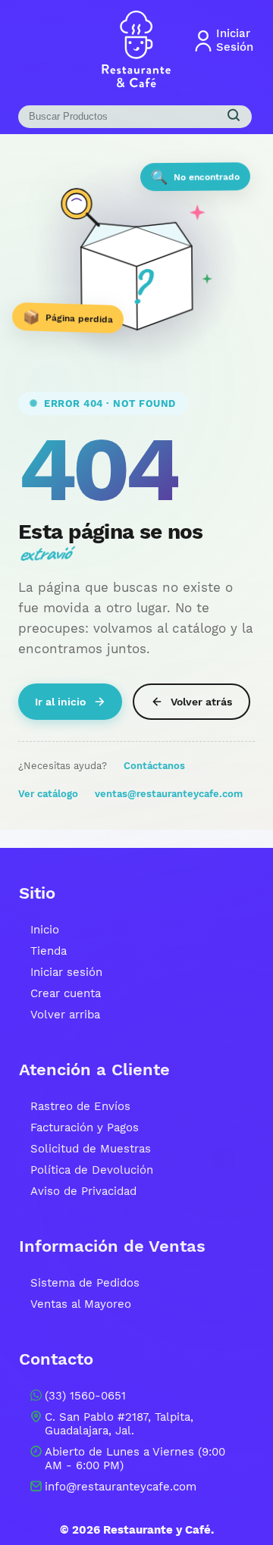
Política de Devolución (91, 1170)
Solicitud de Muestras (90, 1149)
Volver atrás (201, 702)
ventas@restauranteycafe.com (169, 793)
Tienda (48, 951)
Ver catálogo (48, 793)
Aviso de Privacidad (83, 1191)
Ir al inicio (60, 702)
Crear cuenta (65, 993)
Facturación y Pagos (84, 1127)
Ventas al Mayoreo (80, 1304)
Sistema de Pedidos (85, 1283)
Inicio (44, 930)
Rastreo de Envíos (80, 1106)
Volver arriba (65, 1014)
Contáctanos (154, 765)
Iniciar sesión (66, 972)
